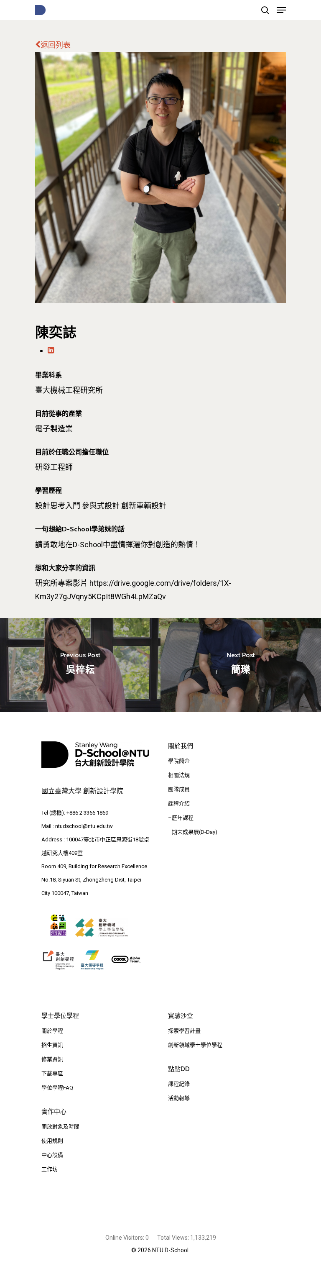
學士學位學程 (60, 1016)
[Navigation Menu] (281, 10)
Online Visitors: (125, 1237)
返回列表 (56, 45)
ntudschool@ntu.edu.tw (84, 826)
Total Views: (173, 1237)
